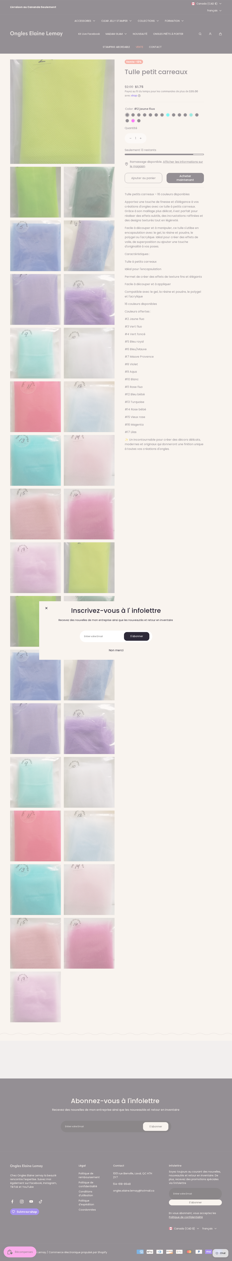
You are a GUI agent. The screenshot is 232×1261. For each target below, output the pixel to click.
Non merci (116, 650)
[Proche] (46, 608)
